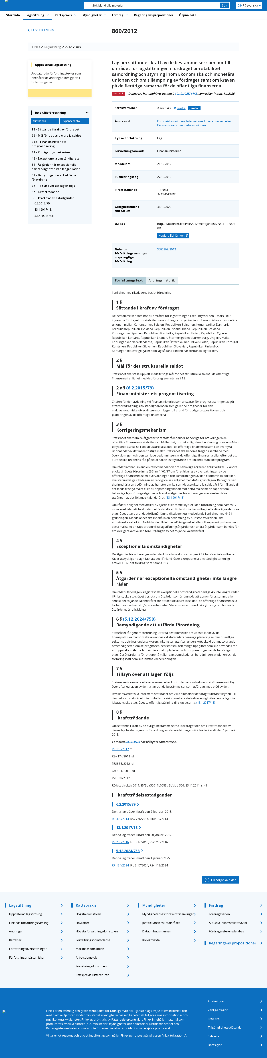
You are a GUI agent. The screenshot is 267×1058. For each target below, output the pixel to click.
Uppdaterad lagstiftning (25, 914)
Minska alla (39, 121)
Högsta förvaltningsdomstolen (97, 931)
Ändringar (16, 931)
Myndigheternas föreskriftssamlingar (168, 914)
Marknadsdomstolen (90, 949)
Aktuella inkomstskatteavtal (228, 923)
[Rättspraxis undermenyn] (75, 15)
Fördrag (118, 15)
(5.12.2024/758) (139, 619)
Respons (214, 1019)
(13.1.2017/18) (175, 498)
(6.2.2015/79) (140, 388)
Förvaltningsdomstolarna (93, 940)
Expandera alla (71, 121)
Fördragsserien (219, 914)
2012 (68, 47)
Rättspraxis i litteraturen (92, 975)
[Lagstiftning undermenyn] (47, 15)
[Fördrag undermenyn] (127, 15)
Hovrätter (82, 923)
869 (78, 47)
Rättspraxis (63, 15)
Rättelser (15, 940)
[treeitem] (60, 129)
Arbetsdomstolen (87, 958)
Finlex (36, 47)
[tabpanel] (175, 579)
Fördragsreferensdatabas (226, 931)
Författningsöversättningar (28, 949)
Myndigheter (92, 15)
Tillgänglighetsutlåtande (224, 1027)
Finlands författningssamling (28, 923)
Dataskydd (215, 1045)
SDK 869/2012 (166, 249)
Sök (224, 5)
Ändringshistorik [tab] (162, 280)
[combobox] (152, 5)
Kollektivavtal (151, 940)
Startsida (13, 15)
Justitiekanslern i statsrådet (161, 923)
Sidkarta (213, 1036)
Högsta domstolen (88, 914)
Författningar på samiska (26, 958)
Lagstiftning (35, 15)
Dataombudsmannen (156, 931)
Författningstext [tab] (129, 280)
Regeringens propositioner (153, 15)
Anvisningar (216, 1001)
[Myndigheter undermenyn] (105, 15)
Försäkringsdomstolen (91, 966)
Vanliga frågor (218, 1010)
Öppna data (187, 15)
